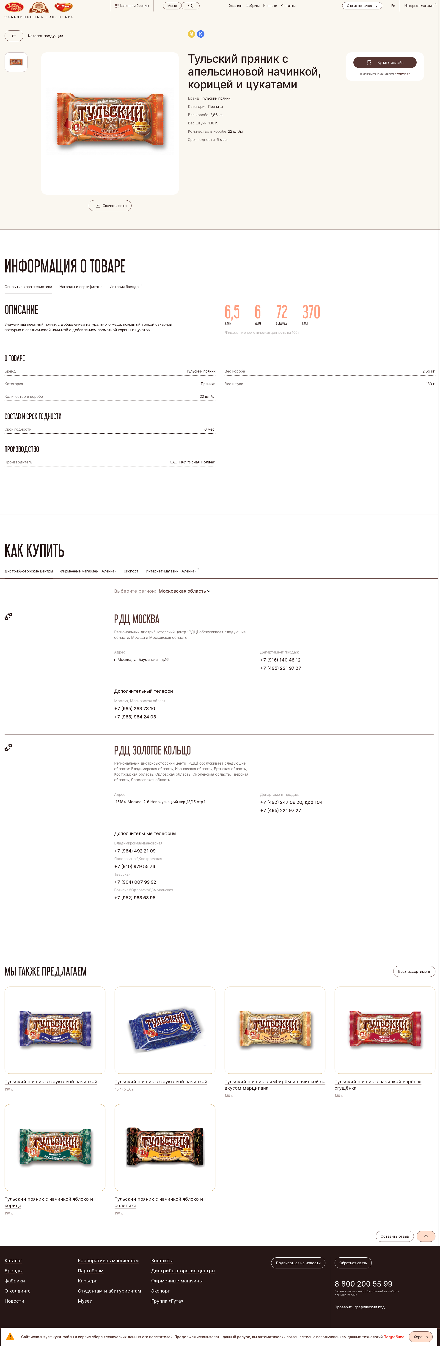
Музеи (85, 1301)
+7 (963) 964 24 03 (135, 717)
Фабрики (253, 6)
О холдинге (18, 1291)
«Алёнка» (402, 73)
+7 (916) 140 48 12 (280, 660)
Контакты (288, 6)
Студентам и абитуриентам (109, 1291)
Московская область (182, 591)
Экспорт (131, 571)
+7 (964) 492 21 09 (135, 851)
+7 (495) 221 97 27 (280, 668)
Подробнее (394, 1337)
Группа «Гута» (167, 1301)
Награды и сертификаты (80, 286)
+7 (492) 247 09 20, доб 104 (291, 802)
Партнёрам (91, 1270)
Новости (270, 6)
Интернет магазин (419, 6)
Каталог (13, 1260)
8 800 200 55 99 (364, 1283)
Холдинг (235, 6)
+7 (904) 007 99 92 (135, 882)
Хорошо (421, 1337)
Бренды (14, 1270)
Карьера (87, 1281)
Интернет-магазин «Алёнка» (171, 571)
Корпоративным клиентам (108, 1260)
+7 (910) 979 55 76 (134, 866)
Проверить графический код (360, 1307)
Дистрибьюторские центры (183, 1270)
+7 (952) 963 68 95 (134, 897)
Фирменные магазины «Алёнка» (88, 571)
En (393, 6)
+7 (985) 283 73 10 (134, 708)
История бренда (124, 286)
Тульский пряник (215, 98)
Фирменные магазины (177, 1281)
